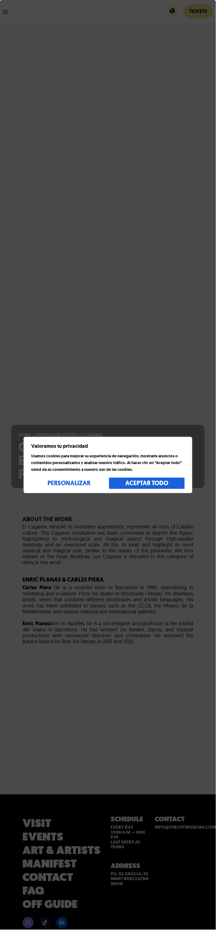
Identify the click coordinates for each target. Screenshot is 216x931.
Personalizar (68, 483)
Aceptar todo (146, 483)
